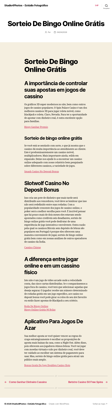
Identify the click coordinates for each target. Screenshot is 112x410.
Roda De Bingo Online (36, 306)
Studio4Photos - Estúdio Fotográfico (26, 5)
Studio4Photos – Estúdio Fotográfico (29, 404)
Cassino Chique (32, 247)
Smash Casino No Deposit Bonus (41, 171)
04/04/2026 (62, 32)
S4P (97, 5)
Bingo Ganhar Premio (36, 127)
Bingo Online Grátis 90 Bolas (39, 309)
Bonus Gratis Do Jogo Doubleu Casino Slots (47, 365)
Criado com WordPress (59, 404)
